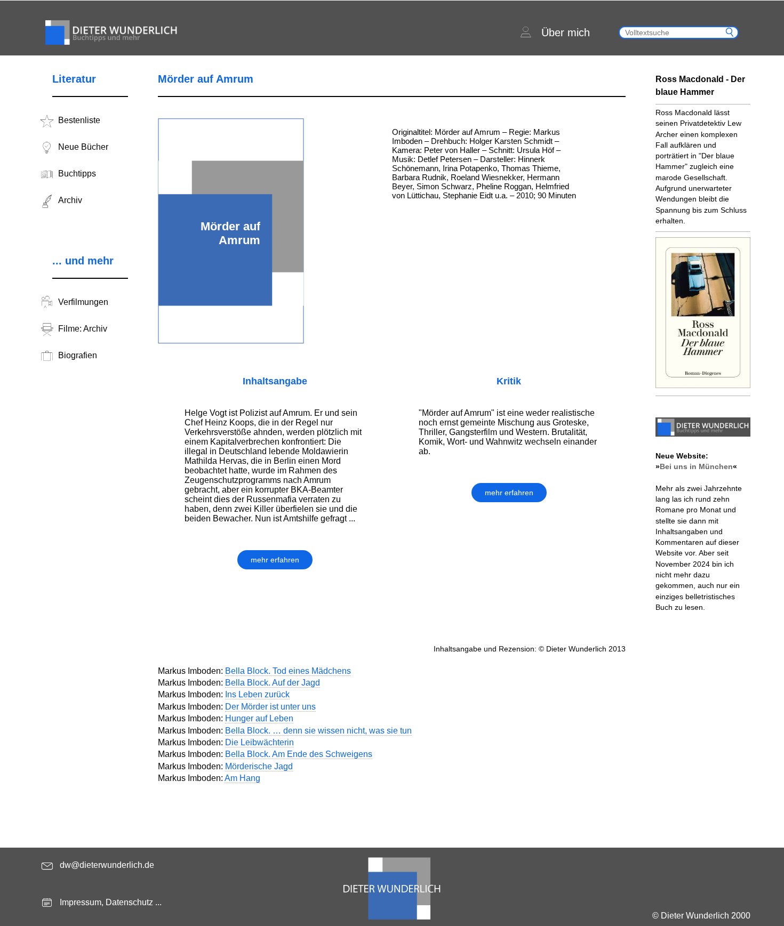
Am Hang (242, 778)
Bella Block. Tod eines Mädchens (288, 670)
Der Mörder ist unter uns (270, 706)
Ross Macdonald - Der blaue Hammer (700, 85)
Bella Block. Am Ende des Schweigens (298, 754)
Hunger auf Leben (259, 718)
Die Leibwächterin (259, 742)
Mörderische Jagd (259, 766)
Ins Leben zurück (257, 694)
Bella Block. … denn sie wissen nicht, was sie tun (318, 730)
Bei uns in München (696, 466)
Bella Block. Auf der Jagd (272, 682)
